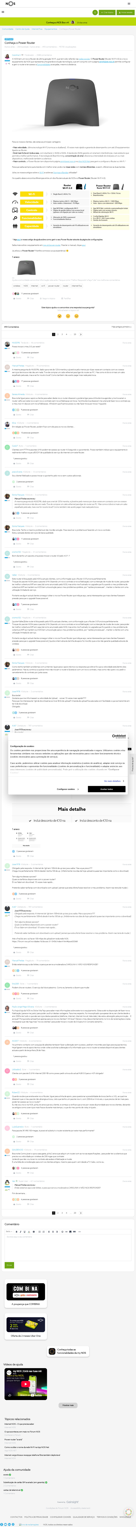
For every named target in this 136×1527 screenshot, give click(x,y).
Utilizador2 (16, 1070)
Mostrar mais (68, 1405)
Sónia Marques (18, 495)
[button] (3, 13)
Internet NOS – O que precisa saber (19, 1424)
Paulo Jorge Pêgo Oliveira (23, 1007)
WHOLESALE (125, 1517)
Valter (14, 575)
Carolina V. (16, 55)
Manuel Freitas (18, 366)
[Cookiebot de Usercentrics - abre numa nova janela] (114, 736)
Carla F (15, 446)
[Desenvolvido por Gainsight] (68, 1503)
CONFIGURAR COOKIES (60, 1517)
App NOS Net (84, 161)
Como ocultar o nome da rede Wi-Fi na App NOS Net (27, 1447)
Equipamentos (51, 29)
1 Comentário (9, 1478)
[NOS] (10, 3)
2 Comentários (9, 1486)
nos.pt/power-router (51, 245)
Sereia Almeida (18, 394)
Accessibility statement (80, 1508)
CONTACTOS (16, 1517)
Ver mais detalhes (112, 781)
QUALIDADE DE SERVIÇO (84, 1517)
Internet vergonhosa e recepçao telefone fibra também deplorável (32, 1455)
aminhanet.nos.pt (106, 62)
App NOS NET (11, 1451)
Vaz (13, 1181)
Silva (14, 423)
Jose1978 (16, 692)
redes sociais (84, 59)
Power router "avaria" (13, 1440)
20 (75, 334)
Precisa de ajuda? (133, 764)
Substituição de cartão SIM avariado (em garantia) (24, 1482)
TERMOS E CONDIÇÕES (107, 1517)
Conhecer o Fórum (13, 1435)
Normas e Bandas (60, 173)
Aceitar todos (106, 789)
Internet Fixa (37, 29)
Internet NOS (10, 1427)
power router (54, 286)
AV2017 (15, 1041)
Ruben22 (16, 1093)
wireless (16, 286)
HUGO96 (16, 343)
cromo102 (16, 552)
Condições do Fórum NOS (57, 1508)
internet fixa (77, 286)
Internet (34, 286)
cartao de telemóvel (11, 1490)
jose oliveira (17, 472)
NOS (26, 286)
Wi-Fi (41, 173)
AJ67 (14, 726)
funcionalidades (43, 65)
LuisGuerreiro (18, 1127)
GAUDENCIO (17, 1150)
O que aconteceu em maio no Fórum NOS (22, 1432)
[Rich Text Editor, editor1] (68, 1247)
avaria (5, 1475)
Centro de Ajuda (22, 29)
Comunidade (7, 29)
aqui (19, 240)
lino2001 (15, 984)
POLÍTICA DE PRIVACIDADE (36, 1517)
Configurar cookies (66, 789)
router (65, 286)
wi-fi (43, 286)
